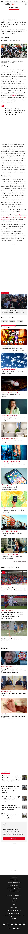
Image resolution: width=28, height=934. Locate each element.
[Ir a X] (8, 924)
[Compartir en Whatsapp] (2, 66)
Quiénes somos (14, 879)
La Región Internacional (14, 895)
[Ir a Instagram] (12, 924)
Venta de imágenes (14, 890)
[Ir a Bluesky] (24, 924)
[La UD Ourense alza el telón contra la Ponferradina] (14, 628)
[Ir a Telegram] (14, 928)
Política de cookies (14, 913)
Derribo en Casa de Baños (19, 1)
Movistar (20, 321)
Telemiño (14, 898)
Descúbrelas (14, 838)
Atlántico (14, 901)
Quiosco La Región (14, 885)
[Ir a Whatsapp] (10, 928)
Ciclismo (4, 321)
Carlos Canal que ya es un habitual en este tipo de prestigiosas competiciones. (14, 217)
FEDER (14, 918)
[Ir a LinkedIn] (16, 924)
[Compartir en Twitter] (7, 66)
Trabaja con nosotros (14, 882)
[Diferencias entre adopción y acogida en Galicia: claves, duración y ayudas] (14, 705)
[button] (26, 4)
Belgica (12, 321)
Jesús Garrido (5, 37)
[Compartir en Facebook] (4, 66)
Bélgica (14, 95)
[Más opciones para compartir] (10, 66)
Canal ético (14, 907)
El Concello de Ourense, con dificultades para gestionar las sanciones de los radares (10, 816)
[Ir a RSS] (18, 928)
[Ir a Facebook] (4, 924)
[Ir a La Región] (9, 4)
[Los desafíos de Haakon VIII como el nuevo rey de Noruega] (14, 683)
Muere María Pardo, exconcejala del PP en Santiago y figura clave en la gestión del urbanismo (11, 799)
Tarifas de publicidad (14, 888)
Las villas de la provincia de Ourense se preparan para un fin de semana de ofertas (11, 807)
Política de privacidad (14, 910)
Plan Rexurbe (8, 1)
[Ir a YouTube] (20, 924)
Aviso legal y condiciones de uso (14, 916)
